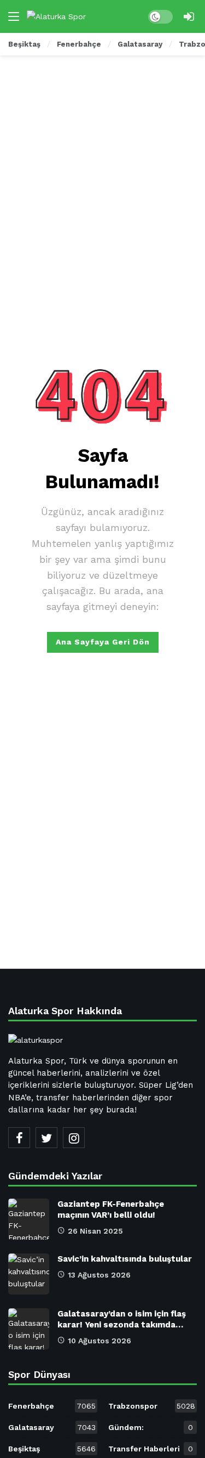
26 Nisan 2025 (95, 1231)
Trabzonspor (152, 1406)
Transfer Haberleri (150, 1448)
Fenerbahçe (52, 1406)
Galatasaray (52, 1427)
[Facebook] (19, 1137)
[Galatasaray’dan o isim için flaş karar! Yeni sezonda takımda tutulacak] (28, 1328)
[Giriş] (188, 16)
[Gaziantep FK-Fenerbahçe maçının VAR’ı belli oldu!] (28, 1219)
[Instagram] (74, 1137)
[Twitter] (46, 1137)
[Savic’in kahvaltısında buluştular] (28, 1274)
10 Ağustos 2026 (99, 1340)
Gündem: (150, 1427)
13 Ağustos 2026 (99, 1274)
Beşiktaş (52, 1448)
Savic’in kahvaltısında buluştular (124, 1259)
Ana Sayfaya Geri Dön (103, 641)
